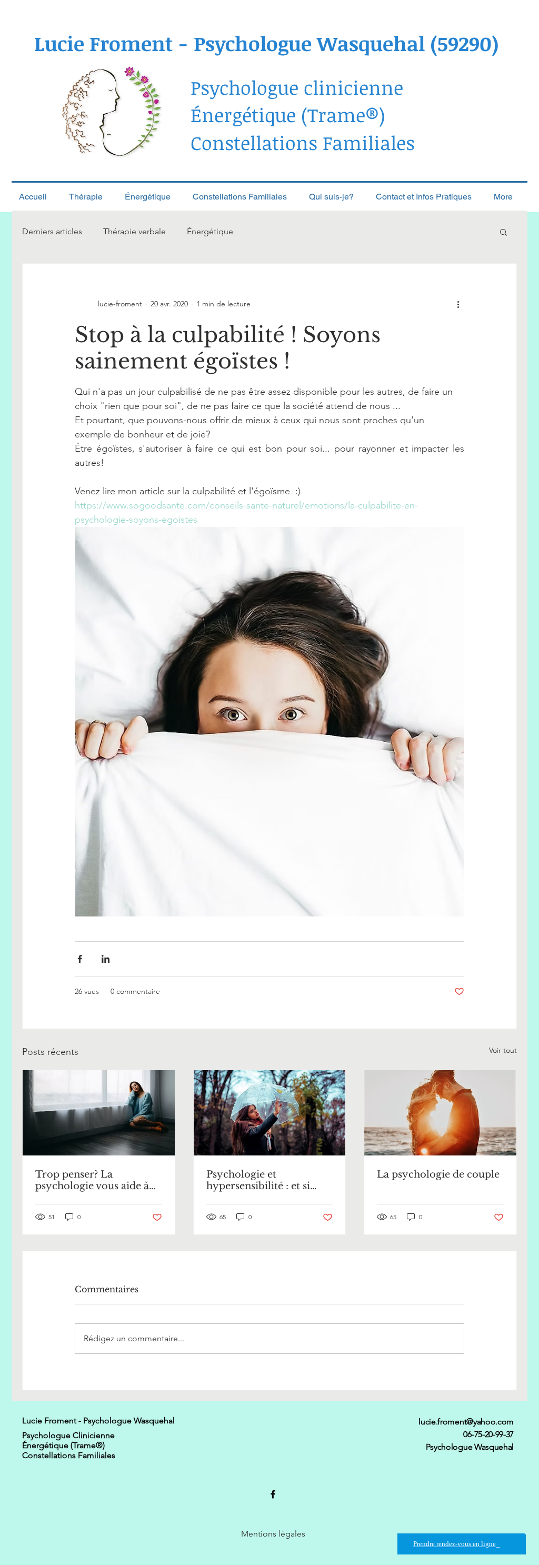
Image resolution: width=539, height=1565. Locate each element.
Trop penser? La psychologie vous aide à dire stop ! (92, 1180)
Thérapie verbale (134, 231)
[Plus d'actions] (458, 303)
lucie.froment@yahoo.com (466, 1422)
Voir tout (503, 1050)
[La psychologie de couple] (440, 1112)
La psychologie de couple (438, 1174)
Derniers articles (52, 231)
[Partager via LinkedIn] (106, 959)
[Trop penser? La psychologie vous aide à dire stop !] (99, 1112)
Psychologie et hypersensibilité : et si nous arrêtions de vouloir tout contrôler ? (267, 1180)
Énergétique (210, 231)
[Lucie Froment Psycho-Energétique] (272, 1494)
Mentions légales (273, 1534)
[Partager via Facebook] (80, 959)
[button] (503, 231)
